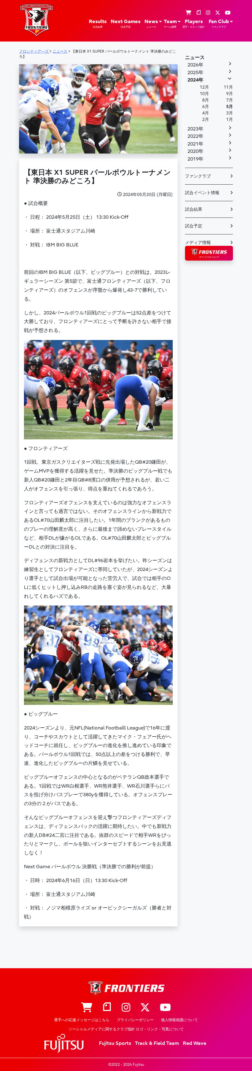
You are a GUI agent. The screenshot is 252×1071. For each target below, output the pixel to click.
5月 (229, 106)
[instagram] (208, 13)
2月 (205, 119)
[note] (198, 13)
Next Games (125, 23)
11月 (228, 87)
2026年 (195, 65)
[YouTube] (227, 13)
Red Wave (194, 1043)
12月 (204, 87)
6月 (205, 106)
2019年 (195, 159)
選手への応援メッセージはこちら (81, 1020)
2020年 (195, 151)
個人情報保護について (179, 1020)
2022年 (195, 136)
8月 (205, 100)
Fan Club (219, 23)
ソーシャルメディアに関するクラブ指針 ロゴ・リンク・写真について (126, 1029)
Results (98, 23)
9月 (229, 93)
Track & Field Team (157, 1043)
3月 (229, 113)
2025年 (195, 72)
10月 (204, 93)
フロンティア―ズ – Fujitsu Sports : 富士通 (36, 20)
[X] (217, 13)
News (151, 23)
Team (170, 23)
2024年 (195, 80)
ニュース (195, 57)
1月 (229, 119)
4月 (205, 113)
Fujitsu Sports (115, 1043)
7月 (229, 100)
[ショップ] (188, 13)
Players (194, 23)
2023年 (195, 129)
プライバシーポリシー (135, 1020)
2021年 (195, 144)
